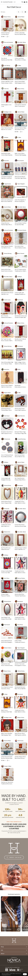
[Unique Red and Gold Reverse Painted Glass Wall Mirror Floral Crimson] (7, 748)
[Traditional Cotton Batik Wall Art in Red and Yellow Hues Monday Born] (21, 493)
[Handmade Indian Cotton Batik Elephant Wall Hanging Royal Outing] (7, 145)
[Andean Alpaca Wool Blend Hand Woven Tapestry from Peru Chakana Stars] (21, 748)
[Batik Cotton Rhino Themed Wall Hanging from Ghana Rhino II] (21, 145)
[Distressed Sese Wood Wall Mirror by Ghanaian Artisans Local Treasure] (7, 284)
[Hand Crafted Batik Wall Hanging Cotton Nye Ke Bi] (21, 73)
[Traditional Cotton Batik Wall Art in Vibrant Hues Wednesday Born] (7, 516)
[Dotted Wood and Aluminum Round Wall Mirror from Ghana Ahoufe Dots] (21, 516)
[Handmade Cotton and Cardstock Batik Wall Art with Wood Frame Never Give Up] (21, 308)
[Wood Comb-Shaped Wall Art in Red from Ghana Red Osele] (7, 377)
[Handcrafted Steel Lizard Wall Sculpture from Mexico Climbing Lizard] (21, 400)
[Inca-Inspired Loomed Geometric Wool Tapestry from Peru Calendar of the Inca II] (7, 679)
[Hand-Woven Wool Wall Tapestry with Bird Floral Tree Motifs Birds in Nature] (21, 725)
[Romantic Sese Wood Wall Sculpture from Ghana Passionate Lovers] (7, 424)
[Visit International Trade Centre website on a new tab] (20, 970)
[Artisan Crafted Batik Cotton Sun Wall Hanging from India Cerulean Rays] (7, 563)
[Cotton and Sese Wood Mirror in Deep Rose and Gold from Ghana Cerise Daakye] (21, 50)
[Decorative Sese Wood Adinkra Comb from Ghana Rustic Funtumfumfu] (21, 238)
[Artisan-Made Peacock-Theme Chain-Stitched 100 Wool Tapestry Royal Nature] (7, 586)
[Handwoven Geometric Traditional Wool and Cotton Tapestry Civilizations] (7, 774)
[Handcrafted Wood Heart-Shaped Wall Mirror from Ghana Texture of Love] (7, 493)
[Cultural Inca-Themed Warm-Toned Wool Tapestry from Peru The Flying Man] (21, 96)
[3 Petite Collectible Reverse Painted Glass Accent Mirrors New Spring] (21, 25)
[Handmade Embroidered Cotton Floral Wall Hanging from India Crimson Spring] (21, 377)
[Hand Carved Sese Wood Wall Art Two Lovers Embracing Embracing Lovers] (21, 447)
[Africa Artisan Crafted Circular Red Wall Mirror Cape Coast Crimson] (21, 215)
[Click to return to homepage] (9, 2)
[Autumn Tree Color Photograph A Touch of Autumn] (21, 656)
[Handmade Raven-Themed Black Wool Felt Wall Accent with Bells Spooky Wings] (7, 400)
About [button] (2, 953)
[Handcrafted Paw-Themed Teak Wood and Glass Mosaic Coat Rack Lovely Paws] (21, 586)
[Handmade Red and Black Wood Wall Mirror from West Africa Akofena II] (21, 679)
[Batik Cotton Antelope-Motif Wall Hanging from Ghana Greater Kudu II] (7, 702)
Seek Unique (15, 857)
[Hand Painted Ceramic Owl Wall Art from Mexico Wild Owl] (7, 238)
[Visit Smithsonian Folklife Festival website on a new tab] (6, 970)
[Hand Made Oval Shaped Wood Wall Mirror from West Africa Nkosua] (7, 609)
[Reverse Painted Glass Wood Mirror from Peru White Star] (21, 120)
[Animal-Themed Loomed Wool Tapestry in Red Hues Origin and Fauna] (7, 25)
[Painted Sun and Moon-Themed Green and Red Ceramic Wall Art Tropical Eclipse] (7, 656)
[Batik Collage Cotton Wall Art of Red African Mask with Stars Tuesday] (21, 354)
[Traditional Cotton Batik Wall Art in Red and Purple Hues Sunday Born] (21, 563)
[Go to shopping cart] (26, 2)
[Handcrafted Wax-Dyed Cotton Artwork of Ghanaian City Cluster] (7, 261)
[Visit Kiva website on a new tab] (12, 970)
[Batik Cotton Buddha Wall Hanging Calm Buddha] (7, 725)
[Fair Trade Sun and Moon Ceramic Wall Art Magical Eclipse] (7, 331)
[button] (1, 2)
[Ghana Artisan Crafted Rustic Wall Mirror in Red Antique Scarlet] (21, 540)
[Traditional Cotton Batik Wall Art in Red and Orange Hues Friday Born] (21, 702)
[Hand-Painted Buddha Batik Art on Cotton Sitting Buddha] (7, 120)
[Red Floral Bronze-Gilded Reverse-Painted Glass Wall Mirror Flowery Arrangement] (7, 540)
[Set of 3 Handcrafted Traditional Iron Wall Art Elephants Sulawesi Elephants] (21, 261)
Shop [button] (2, 947)
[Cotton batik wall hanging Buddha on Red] (21, 284)
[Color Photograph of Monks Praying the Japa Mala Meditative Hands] (21, 192)
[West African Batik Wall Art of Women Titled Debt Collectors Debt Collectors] (7, 354)
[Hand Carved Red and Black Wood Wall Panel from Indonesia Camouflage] (7, 192)
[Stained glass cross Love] (7, 96)
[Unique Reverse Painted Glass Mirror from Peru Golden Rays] (7, 215)
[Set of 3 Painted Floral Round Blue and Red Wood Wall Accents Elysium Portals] (7, 447)
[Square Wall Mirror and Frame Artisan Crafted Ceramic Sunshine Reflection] (7, 73)
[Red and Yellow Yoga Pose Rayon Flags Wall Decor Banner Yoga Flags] (21, 424)
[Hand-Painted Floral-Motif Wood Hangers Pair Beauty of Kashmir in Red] (7, 632)
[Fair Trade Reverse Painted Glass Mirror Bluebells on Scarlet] (21, 470)
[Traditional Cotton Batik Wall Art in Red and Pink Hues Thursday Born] (21, 609)
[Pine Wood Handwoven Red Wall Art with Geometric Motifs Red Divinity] (7, 50)
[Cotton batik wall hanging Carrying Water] (7, 470)
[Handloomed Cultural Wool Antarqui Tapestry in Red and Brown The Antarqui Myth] (21, 331)
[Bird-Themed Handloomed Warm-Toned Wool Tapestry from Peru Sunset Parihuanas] (7, 308)
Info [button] (2, 950)
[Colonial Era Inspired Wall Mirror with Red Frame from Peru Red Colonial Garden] (7, 168)
